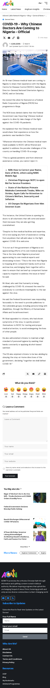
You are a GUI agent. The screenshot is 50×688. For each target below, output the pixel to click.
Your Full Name (9, 616)
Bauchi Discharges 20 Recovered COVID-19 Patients (17, 520)
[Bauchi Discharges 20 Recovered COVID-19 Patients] (39, 523)
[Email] (9, 38)
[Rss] (13, 598)
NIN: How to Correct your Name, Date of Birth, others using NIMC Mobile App (23, 173)
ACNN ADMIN (15, 44)
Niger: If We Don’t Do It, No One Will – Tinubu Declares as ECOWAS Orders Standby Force (17, 496)
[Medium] (8, 598)
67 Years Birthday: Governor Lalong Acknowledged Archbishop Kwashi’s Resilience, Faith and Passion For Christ (16, 535)
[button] (35, 3)
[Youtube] (3, 598)
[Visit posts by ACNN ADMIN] (5, 45)
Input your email (10, 626)
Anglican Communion (29, 553)
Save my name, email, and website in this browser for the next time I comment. (26, 469)
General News (9, 19)
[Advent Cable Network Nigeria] (8, 3)
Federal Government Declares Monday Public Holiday (16, 507)
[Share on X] (4, 38)
